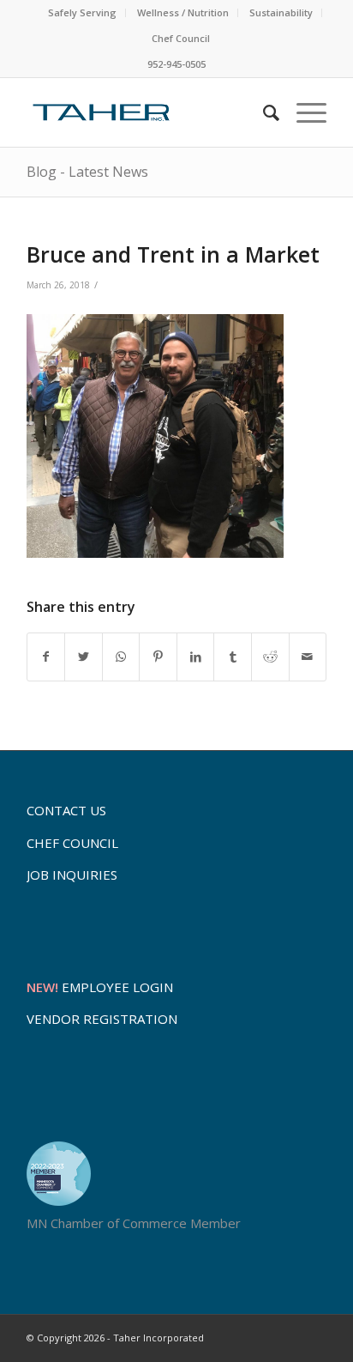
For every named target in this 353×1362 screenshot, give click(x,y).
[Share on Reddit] (270, 657)
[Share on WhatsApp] (121, 657)
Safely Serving (82, 12)
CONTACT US (66, 810)
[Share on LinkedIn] (195, 657)
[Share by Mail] (308, 657)
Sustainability (281, 12)
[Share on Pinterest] (158, 657)
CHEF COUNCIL (72, 842)
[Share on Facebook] (46, 657)
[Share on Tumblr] (232, 657)
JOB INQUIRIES (72, 874)
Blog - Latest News (87, 171)
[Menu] (302, 112)
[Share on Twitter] (83, 657)
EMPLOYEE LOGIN (100, 987)
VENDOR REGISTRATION (102, 1018)
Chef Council (181, 38)
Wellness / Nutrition (183, 12)
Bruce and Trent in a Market (173, 254)
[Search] (262, 112)
